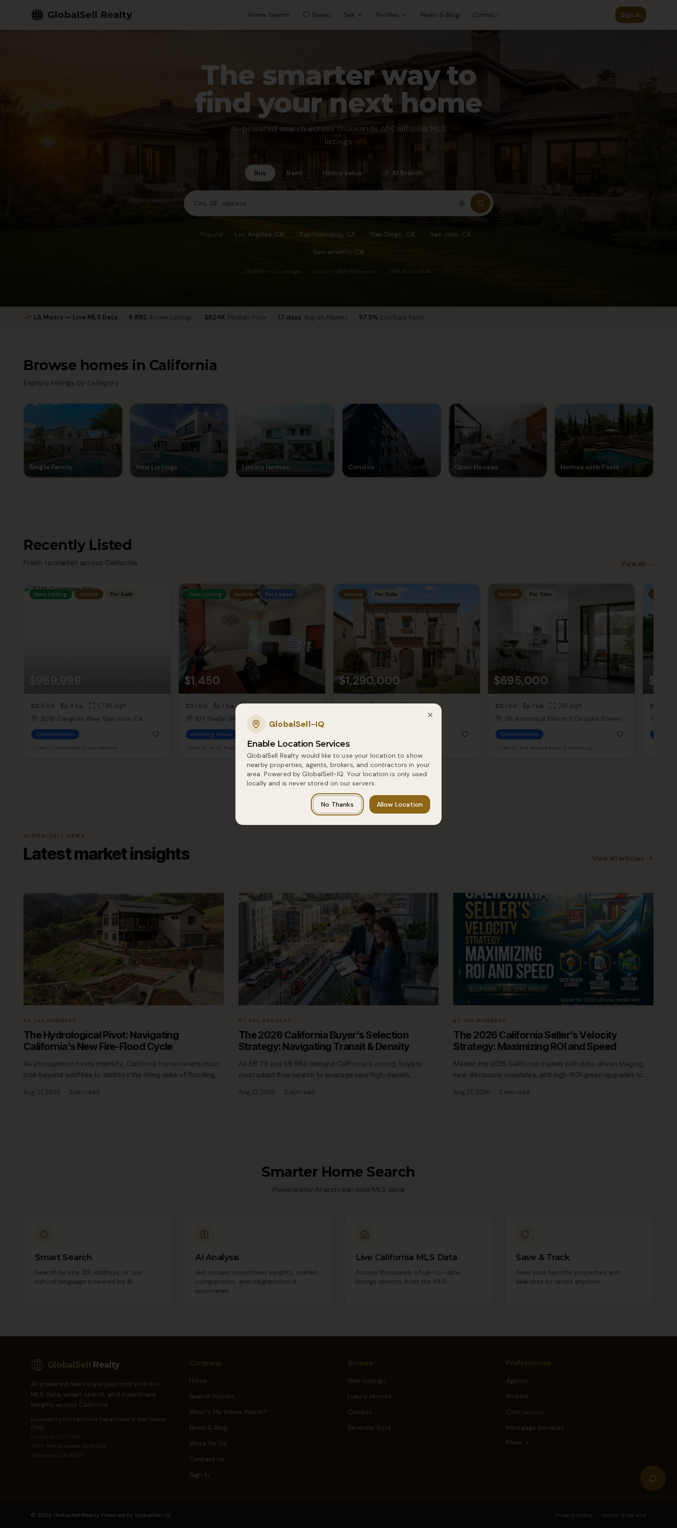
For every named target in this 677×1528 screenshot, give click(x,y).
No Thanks (337, 804)
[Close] (430, 715)
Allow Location (400, 804)
